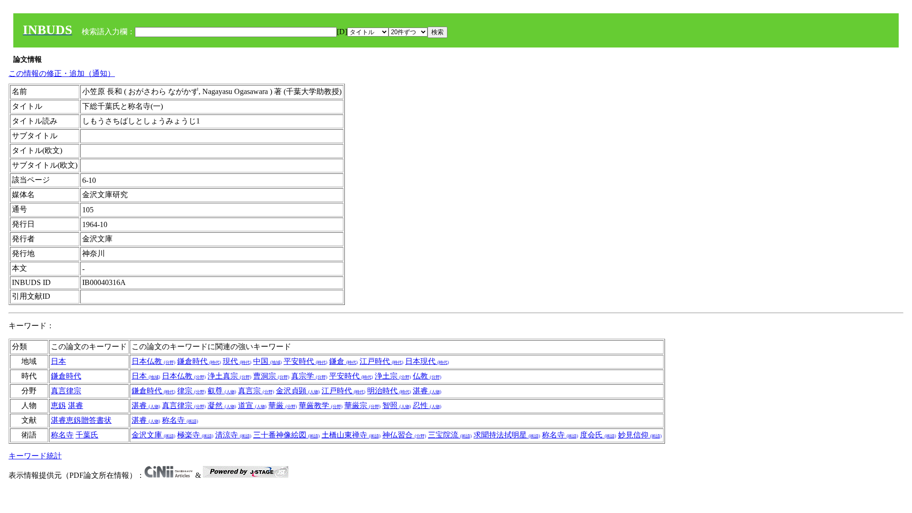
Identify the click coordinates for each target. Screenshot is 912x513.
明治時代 (389, 391)
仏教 (427, 376)
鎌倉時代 (199, 361)
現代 (237, 361)
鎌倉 (343, 361)
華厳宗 (362, 405)
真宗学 (309, 376)
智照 (396, 405)
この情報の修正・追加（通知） (62, 73)
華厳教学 (320, 405)
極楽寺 (195, 435)
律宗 (191, 391)
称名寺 (180, 420)
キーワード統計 (35, 456)
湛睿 (427, 391)
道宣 (252, 405)
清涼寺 (233, 435)
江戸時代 (381, 361)
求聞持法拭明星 (507, 435)
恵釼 (58, 405)
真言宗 (256, 391)
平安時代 (305, 361)
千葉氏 (87, 435)
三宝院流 (450, 435)
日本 (58, 361)
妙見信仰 (640, 435)
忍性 (427, 405)
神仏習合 (404, 435)
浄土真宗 (229, 376)
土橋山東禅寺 (351, 435)
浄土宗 (393, 376)
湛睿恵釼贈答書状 (81, 420)
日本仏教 (153, 361)
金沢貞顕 (298, 391)
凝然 (222, 405)
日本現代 (427, 361)
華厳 (282, 405)
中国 (267, 361)
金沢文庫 (153, 435)
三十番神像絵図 (286, 435)
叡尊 (222, 391)
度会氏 (598, 435)
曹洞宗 (271, 376)
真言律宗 (66, 391)
